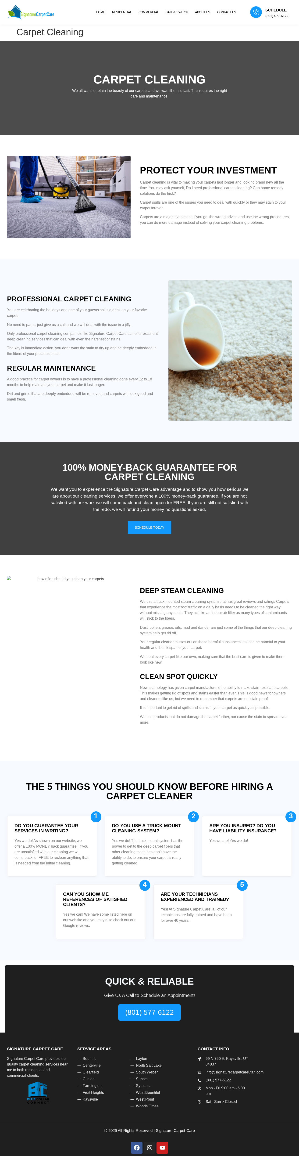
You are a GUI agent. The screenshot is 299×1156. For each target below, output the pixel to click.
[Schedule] (256, 12)
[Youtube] (162, 1148)
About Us (202, 12)
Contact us (226, 12)
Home (100, 12)
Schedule (276, 10)
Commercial (149, 12)
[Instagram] (149, 1148)
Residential (122, 12)
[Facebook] (136, 1148)
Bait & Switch (177, 12)
